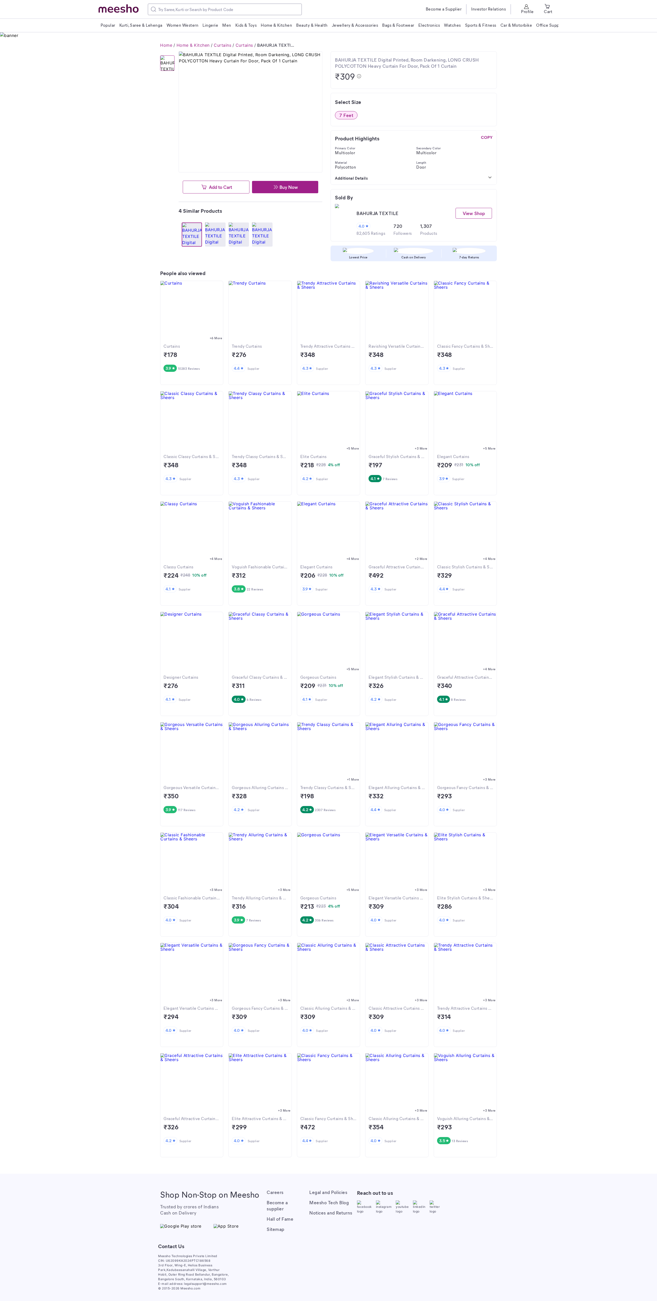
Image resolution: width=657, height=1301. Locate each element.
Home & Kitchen (193, 45)
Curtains (222, 45)
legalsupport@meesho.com (205, 1284)
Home (166, 45)
